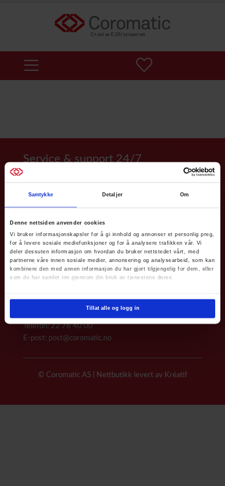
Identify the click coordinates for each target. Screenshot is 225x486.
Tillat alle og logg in (113, 309)
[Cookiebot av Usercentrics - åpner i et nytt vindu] (164, 172)
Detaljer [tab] (112, 195)
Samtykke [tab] (40, 195)
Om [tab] (184, 195)
